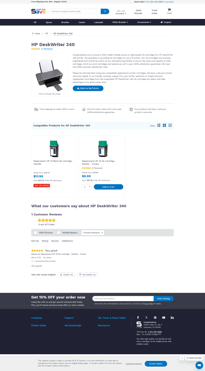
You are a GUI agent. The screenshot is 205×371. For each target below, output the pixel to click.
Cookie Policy (77, 363)
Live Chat (169, 2)
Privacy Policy (148, 304)
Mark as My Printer (89, 88)
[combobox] (79, 11)
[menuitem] (158, 125)
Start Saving (163, 298)
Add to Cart (108, 187)
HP (35, 22)
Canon (82, 22)
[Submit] (105, 11)
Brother (65, 22)
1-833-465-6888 (156, 2)
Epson (49, 22)
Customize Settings (134, 364)
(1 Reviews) (47, 49)
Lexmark (98, 22)
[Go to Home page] (38, 11)
